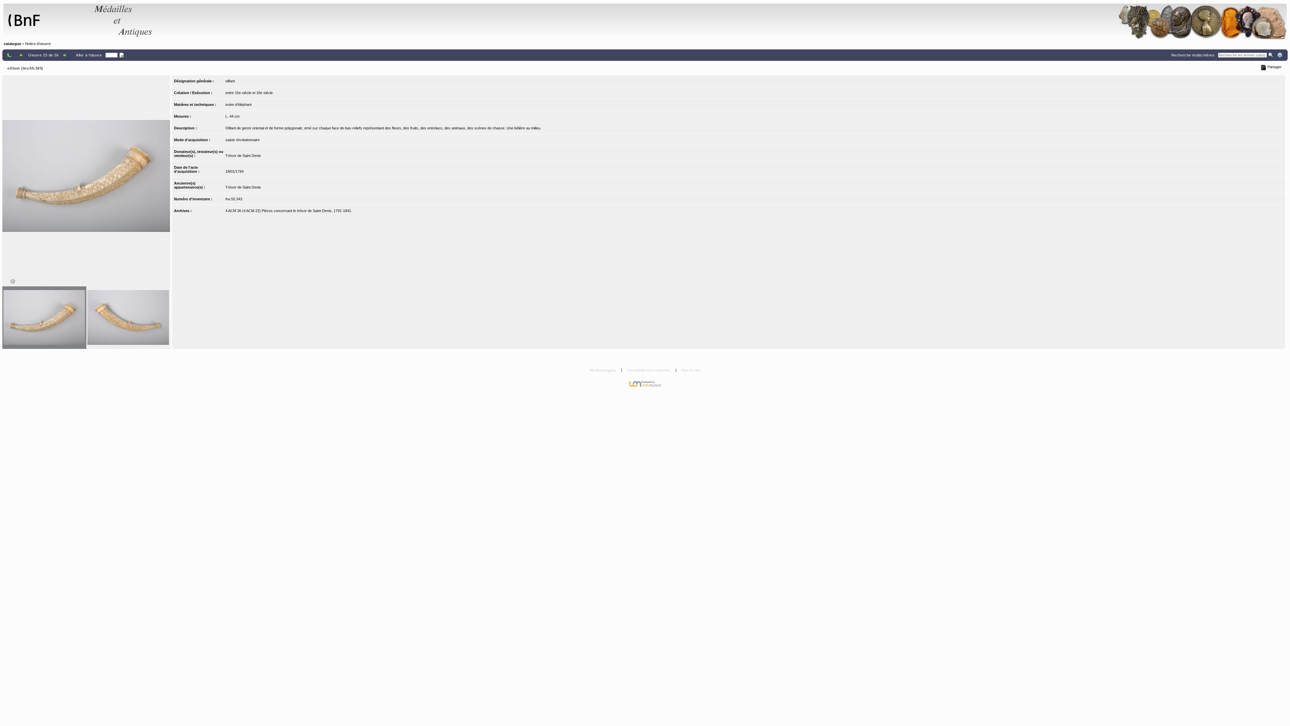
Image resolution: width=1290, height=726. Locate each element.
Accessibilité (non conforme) (649, 370)
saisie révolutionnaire (242, 140)
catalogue (12, 44)
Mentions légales (603, 370)
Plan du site (691, 370)
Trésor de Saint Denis (243, 156)
